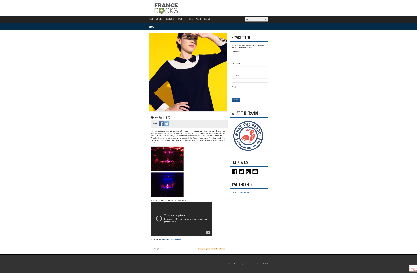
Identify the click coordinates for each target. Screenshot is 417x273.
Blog (191, 18)
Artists (159, 18)
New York (214, 249)
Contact (207, 18)
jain (207, 249)
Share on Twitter (166, 123)
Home (151, 18)
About (198, 18)
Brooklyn (201, 249)
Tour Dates (169, 18)
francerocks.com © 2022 (259, 264)
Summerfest (181, 18)
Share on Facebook (161, 123)
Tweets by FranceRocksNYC (240, 192)
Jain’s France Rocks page (171, 239)
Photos (222, 249)
